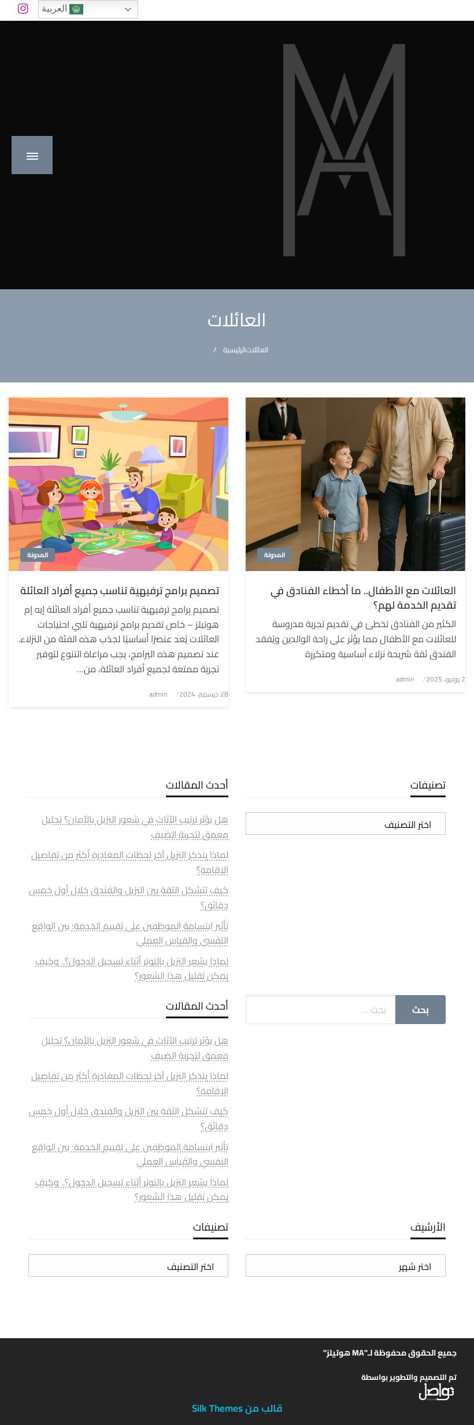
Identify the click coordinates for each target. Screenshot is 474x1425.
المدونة (274, 555)
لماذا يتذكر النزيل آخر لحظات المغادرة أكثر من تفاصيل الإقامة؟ (129, 862)
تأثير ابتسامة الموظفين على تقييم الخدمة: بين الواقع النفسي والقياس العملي (130, 933)
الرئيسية (234, 349)
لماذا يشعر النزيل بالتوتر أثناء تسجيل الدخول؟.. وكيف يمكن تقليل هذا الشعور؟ (131, 968)
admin (405, 679)
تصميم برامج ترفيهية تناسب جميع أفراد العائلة (119, 590)
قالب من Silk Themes (237, 1408)
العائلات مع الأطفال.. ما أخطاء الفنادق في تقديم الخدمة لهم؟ (363, 597)
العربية (55, 8)
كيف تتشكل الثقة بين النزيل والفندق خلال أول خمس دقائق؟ (128, 897)
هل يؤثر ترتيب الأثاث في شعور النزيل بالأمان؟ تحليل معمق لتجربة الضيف (135, 827)
